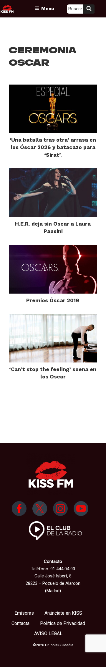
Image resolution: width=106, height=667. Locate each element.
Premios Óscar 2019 (52, 300)
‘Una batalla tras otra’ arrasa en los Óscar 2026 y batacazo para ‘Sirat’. (52, 147)
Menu (47, 8)
